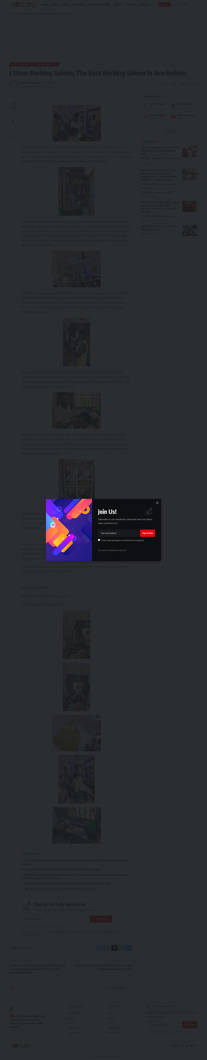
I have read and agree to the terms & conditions (122, 540)
